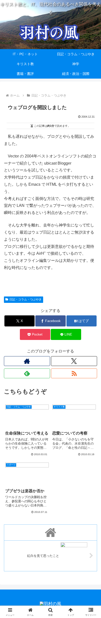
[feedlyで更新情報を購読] (27, 373)
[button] (91, 587)
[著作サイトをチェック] (27, 361)
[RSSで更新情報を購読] (74, 373)
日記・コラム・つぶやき (25, 299)
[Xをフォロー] (74, 361)
